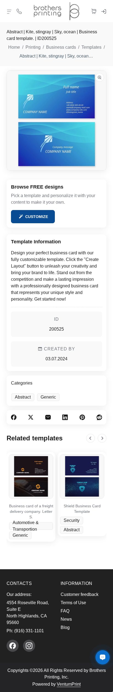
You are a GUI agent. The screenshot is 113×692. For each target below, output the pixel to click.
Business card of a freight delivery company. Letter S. (31, 511)
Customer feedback (79, 594)
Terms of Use (73, 602)
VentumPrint (69, 684)
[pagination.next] (102, 438)
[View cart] (94, 11)
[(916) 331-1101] (19, 11)
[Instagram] (29, 646)
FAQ (65, 611)
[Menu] (9, 11)
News (66, 619)
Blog (65, 627)
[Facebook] (13, 646)
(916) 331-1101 (29, 630)
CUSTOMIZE (36, 216)
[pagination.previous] (90, 438)
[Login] (103, 11)
